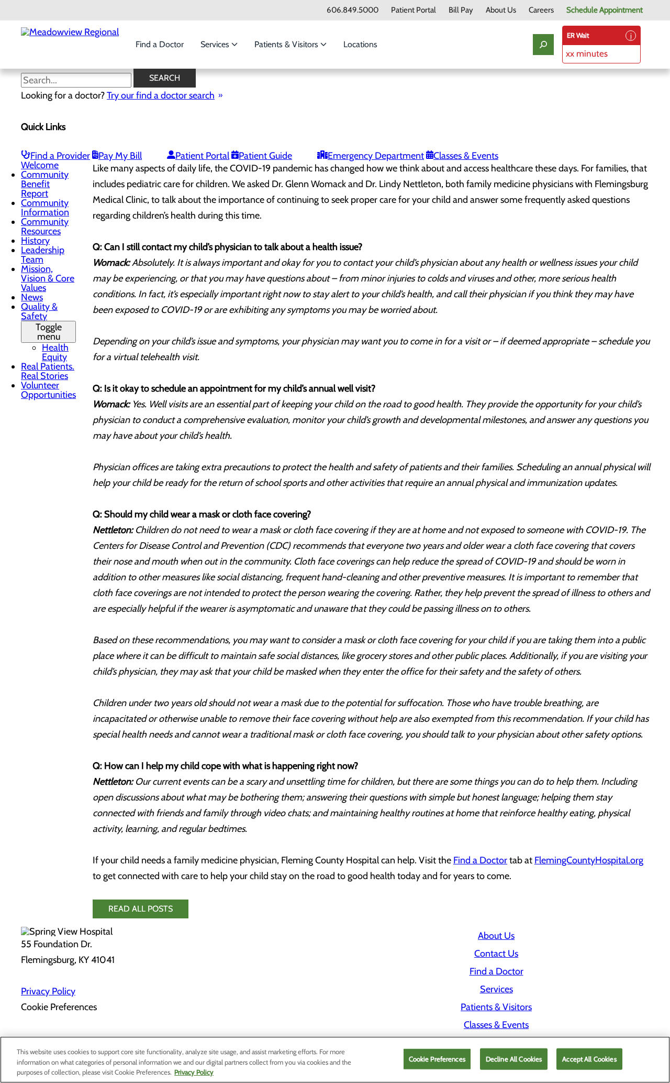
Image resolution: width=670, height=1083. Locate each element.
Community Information (45, 207)
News (32, 297)
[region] (335, 1059)
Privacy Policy (48, 991)
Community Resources (45, 226)
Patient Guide (265, 155)
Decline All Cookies (514, 1058)
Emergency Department (376, 155)
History (35, 240)
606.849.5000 (352, 10)
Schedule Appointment (604, 10)
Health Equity (55, 352)
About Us (501, 10)
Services (215, 44)
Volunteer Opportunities (48, 390)
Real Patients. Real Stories (47, 371)
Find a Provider (60, 155)
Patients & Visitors (287, 44)
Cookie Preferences (437, 1058)
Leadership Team (42, 254)
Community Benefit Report (45, 184)
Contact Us (496, 953)
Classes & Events (465, 155)
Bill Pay (461, 10)
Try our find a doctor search (161, 95)
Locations (360, 44)
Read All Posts (140, 909)
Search (164, 78)
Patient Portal (413, 10)
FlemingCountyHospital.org (588, 860)
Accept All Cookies (589, 1058)
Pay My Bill (120, 155)
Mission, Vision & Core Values (47, 278)
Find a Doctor (160, 44)
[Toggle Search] (543, 44)
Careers (541, 10)
